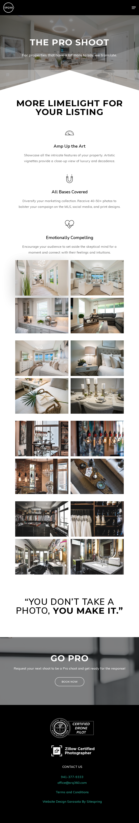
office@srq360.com (72, 783)
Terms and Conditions (72, 792)
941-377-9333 (72, 777)
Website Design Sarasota (62, 801)
